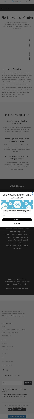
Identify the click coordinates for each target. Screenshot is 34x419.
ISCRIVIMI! (17, 219)
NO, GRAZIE (17, 223)
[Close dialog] (32, 193)
